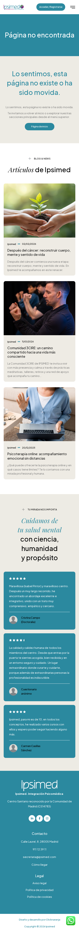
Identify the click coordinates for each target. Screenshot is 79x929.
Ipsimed (11, 244)
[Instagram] (47, 818)
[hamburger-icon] (73, 7)
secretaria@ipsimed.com (39, 856)
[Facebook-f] (39, 818)
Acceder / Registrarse (50, 7)
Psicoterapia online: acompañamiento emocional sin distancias (37, 456)
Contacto (39, 833)
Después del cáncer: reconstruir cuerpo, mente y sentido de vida (39, 252)
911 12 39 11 (39, 849)
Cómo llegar (40, 864)
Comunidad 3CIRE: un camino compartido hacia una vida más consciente (31, 352)
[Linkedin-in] (32, 818)
